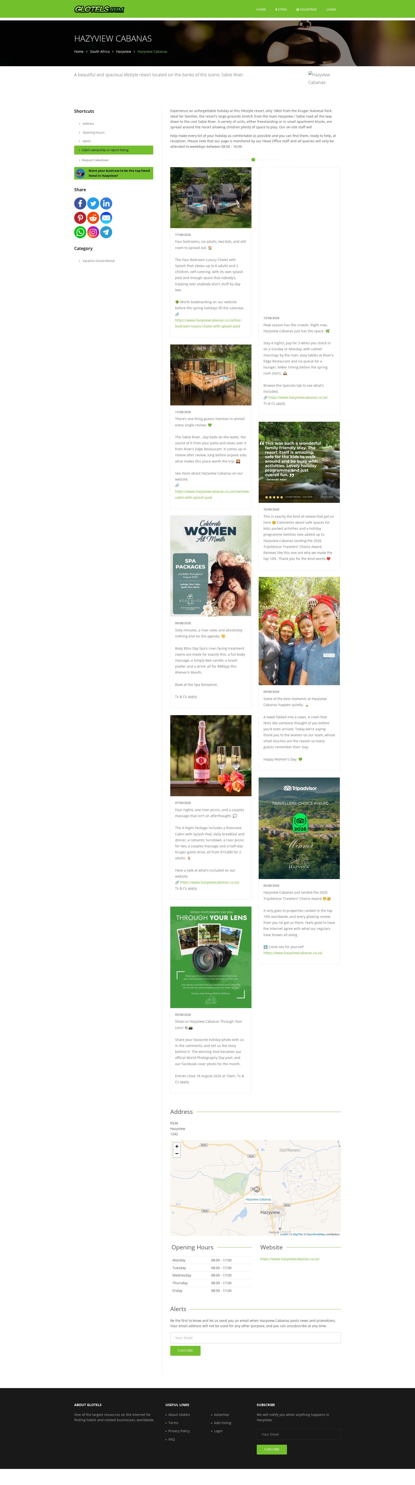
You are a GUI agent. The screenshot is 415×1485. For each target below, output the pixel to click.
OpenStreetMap (315, 1234)
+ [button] (176, 1146)
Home (261, 9)
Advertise (221, 1414)
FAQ (171, 1439)
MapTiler (298, 1234)
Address (88, 123)
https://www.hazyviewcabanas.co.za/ (298, 397)
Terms (173, 1422)
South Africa (100, 51)
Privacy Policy (179, 1431)
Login (331, 9)
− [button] (176, 1154)
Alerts (86, 141)
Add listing (222, 1422)
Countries (308, 9)
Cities (282, 9)
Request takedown (95, 160)
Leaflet (284, 1234)
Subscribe (185, 1350)
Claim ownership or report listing (105, 150)
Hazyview (123, 51)
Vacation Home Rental (98, 261)
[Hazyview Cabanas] (257, 1189)
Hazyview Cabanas (258, 1199)
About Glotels (179, 1414)
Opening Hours (93, 132)
